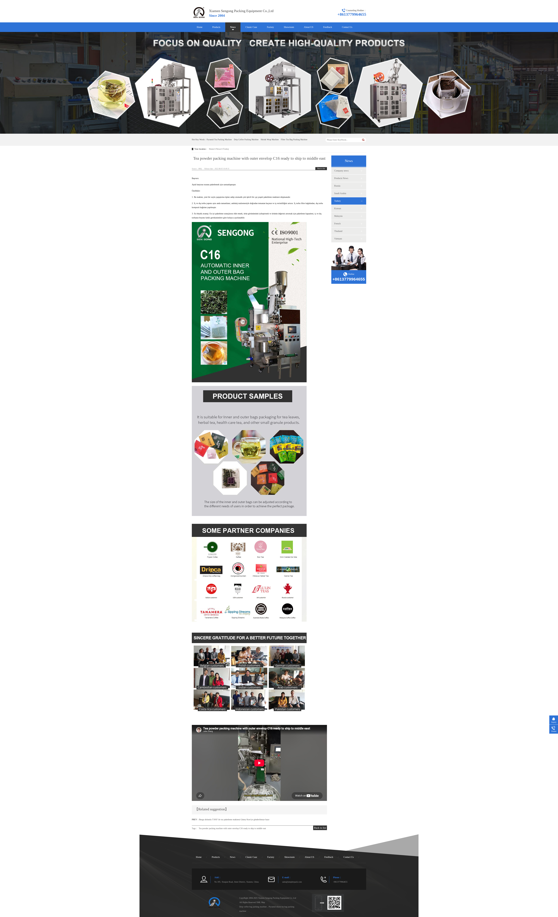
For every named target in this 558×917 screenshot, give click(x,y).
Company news (341, 170)
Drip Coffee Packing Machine (246, 139)
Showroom (289, 27)
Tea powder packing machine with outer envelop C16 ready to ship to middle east (232, 828)
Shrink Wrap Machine (270, 139)
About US (308, 27)
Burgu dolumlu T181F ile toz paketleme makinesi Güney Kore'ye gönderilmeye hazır (234, 819)
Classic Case (251, 27)
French (337, 223)
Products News (341, 178)
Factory (270, 27)
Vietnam (338, 238)
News (233, 27)
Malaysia (338, 216)
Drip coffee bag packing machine (253, 907)
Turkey (226, 149)
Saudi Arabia (340, 193)
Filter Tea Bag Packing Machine (294, 139)
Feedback (327, 27)
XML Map (260, 902)
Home (199, 27)
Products (216, 27)
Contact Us (347, 27)
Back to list (321, 169)
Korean (337, 208)
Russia (337, 186)
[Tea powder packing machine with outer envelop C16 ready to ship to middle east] (199, 19)
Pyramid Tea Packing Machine (219, 139)
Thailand (338, 231)
